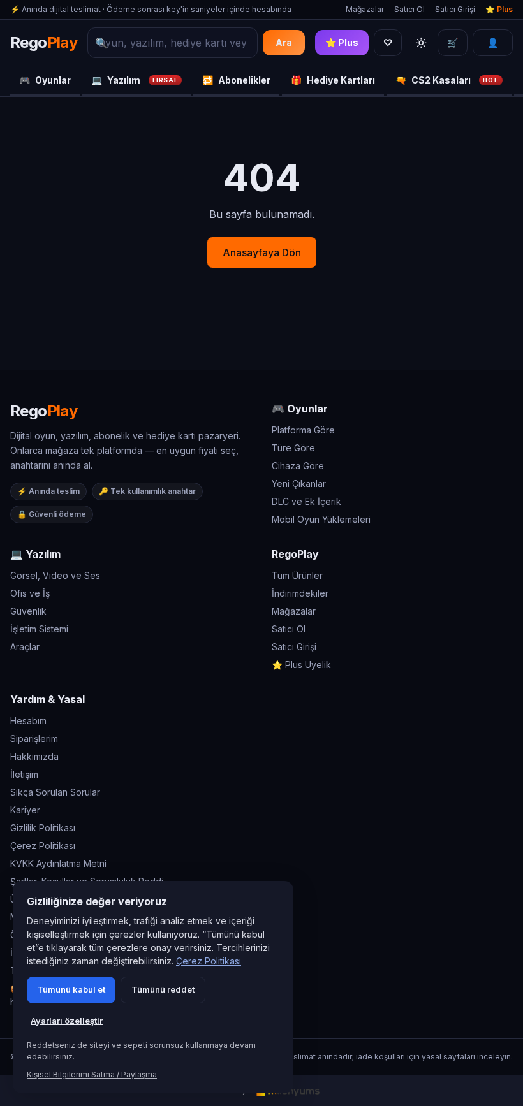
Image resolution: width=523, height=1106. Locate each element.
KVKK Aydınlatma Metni (58, 863)
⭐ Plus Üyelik (301, 664)
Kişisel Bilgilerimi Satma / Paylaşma (92, 1074)
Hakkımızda (34, 756)
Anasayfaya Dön (262, 252)
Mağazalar (365, 9)
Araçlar (25, 646)
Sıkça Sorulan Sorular (55, 792)
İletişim (24, 774)
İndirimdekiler (300, 593)
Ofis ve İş (30, 593)
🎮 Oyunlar (300, 408)
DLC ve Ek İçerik (306, 501)
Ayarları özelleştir (67, 1020)
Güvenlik (28, 611)
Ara (284, 42)
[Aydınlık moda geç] (420, 42)
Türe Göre (293, 447)
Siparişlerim (34, 738)
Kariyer (25, 809)
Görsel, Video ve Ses (55, 575)
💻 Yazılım (35, 554)
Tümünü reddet (163, 989)
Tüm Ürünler (297, 575)
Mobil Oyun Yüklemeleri (321, 519)
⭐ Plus (499, 9)
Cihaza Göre (298, 465)
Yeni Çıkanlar (299, 483)
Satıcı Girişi (455, 9)
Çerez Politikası (42, 845)
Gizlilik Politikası (42, 827)
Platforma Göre (303, 430)
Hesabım (28, 720)
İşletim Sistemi (39, 628)
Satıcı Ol (409, 9)
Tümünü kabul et (71, 989)
